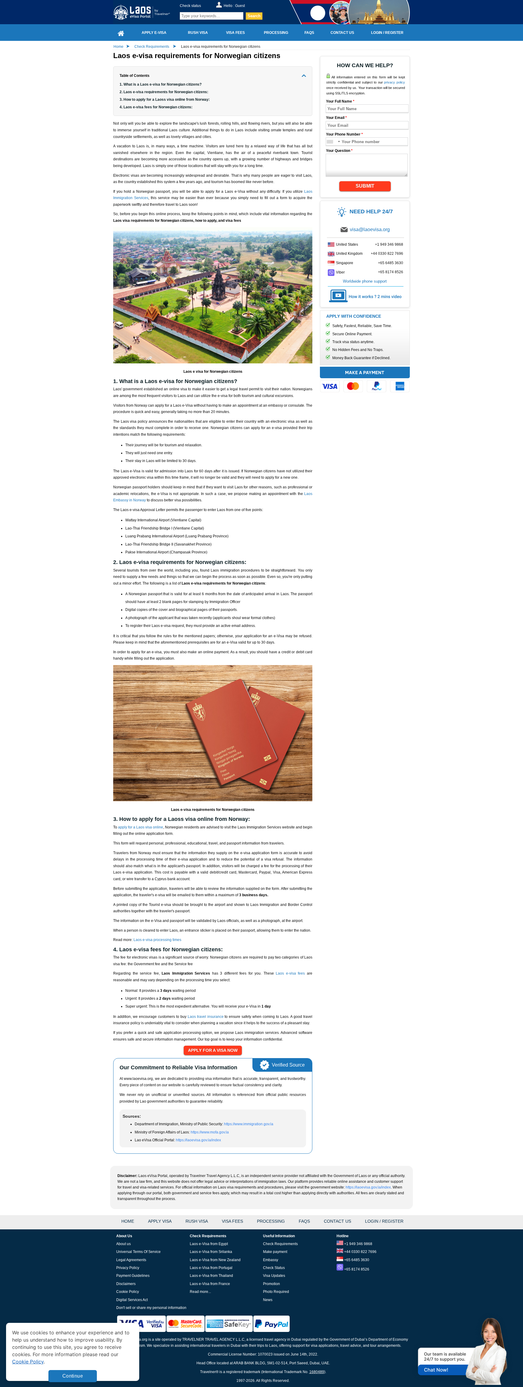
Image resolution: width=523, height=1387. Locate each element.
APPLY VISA (160, 1221)
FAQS (304, 1221)
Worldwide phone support (365, 281)
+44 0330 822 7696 (387, 253)
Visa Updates (274, 1276)
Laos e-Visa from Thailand (211, 1276)
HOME (127, 1221)
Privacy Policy (127, 1268)
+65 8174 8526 (390, 272)
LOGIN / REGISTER (384, 1221)
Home (118, 46)
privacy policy (394, 82)
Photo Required (276, 1292)
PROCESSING (271, 1221)
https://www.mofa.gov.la (210, 1132)
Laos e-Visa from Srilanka (211, 1252)
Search (254, 16)
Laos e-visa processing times (157, 940)
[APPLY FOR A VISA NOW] (213, 1050)
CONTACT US (337, 1221)
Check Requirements (152, 46)
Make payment (275, 1252)
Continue (72, 1376)
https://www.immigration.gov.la (248, 1124)
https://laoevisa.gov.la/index (198, 1140)
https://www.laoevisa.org (145, 12)
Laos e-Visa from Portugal (211, 1268)
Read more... (200, 1292)
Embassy (270, 1260)
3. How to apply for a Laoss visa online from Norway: (165, 99)
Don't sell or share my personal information (151, 1308)
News (267, 1300)
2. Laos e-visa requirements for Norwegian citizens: (164, 92)
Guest (240, 6)
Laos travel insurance (206, 1017)
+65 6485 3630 (390, 263)
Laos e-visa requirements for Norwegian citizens (220, 46)
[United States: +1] (333, 142)
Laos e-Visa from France (210, 1284)
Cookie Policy (127, 1292)
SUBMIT (365, 186)
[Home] (121, 32)
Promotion (271, 1284)
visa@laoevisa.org (370, 229)
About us (123, 1244)
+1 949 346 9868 (389, 244)
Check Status (274, 1268)
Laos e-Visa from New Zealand (215, 1260)
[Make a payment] (365, 380)
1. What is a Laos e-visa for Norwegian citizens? (161, 84)
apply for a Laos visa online (140, 827)
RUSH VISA (197, 1221)
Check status (190, 6)
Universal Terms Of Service (138, 1252)
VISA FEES (232, 1221)
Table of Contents (135, 76)
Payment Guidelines (133, 1276)
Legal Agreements (131, 1260)
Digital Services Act (132, 1300)
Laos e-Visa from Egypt (209, 1244)
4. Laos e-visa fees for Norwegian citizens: (156, 107)
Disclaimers (126, 1284)
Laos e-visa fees (290, 973)
